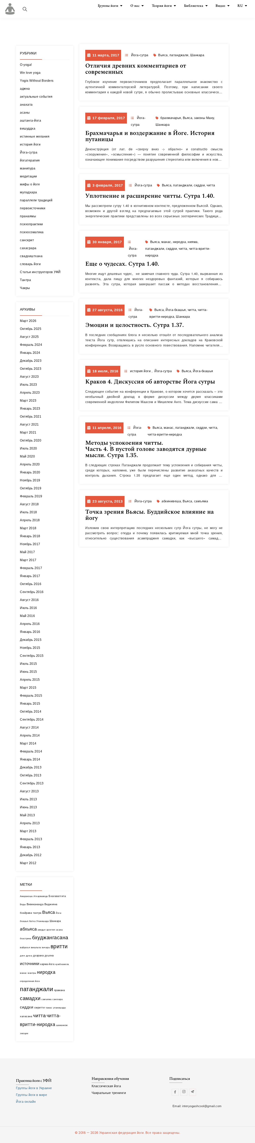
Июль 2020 (28, 448)
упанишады (59, 1007)
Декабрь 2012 (30, 855)
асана (59, 930)
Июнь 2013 (28, 807)
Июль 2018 (28, 512)
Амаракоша (26, 896)
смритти (39, 1007)
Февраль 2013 (31, 839)
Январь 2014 (30, 759)
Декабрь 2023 (30, 360)
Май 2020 (27, 456)
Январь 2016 (30, 631)
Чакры (25, 288)
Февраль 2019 (31, 496)
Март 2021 (28, 432)
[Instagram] (183, 1092)
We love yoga (30, 72)
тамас (49, 1007)
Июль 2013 (28, 799)
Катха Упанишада (39, 921)
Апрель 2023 (30, 392)
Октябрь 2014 (30, 711)
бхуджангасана (50, 937)
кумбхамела (62, 964)
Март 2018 (28, 528)
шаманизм (62, 1025)
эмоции (24, 1033)
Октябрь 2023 (30, 368)
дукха (29, 955)
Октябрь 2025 (30, 329)
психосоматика (32, 232)
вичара (46, 947)
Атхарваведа (40, 896)
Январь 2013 (30, 847)
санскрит (27, 240)
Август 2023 (29, 376)
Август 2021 (29, 424)
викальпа (36, 947)
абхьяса (28, 929)
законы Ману (204, 118)
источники (29, 963)
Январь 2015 (30, 703)
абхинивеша (171, 501)
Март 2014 (28, 743)
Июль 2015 (28, 663)
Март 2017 (28, 560)
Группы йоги (108, 5)
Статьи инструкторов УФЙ (40, 272)
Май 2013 (27, 815)
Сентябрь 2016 (32, 592)
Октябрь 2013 (30, 775)
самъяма (46, 999)
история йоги (30, 144)
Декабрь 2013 (30, 767)
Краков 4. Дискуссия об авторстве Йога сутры (150, 381)
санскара (57, 999)
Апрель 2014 (30, 735)
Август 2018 (29, 504)
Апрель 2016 (30, 624)
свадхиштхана (31, 256)
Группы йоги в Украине (34, 1088)
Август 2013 (29, 791)
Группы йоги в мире (31, 1095)
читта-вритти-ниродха (165, 434)
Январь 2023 (30, 408)
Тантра (25, 280)
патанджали (36, 989)
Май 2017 (27, 552)
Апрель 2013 (30, 823)
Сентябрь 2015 (32, 655)
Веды (23, 904)
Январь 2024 (30, 352)
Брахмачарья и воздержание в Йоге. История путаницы (150, 136)
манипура (27, 168)
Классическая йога (106, 1086)
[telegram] (192, 1092)
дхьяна (49, 955)
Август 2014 (29, 727)
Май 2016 (27, 616)
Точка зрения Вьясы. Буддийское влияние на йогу (149, 515)
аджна (25, 88)
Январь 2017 (30, 576)
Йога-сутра (28, 152)
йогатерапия (30, 160)
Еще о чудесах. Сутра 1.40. (122, 264)
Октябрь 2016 (30, 584)
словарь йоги (30, 264)
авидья (41, 930)
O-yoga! (26, 64)
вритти (59, 946)
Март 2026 (28, 321)
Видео (220, 5)
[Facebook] (175, 1092)
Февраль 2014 (31, 751)
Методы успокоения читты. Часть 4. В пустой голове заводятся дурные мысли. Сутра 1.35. (146, 449)
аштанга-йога (30, 120)
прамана (59, 990)
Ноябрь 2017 (30, 544)
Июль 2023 (28, 384)
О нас (135, 5)
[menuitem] (242, 5)
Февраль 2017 (31, 568)
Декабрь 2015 (30, 639)
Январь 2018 (30, 536)
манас (23, 973)
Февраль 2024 (31, 344)
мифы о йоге (30, 184)
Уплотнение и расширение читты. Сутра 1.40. (150, 196)
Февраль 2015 (31, 695)
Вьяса (48, 912)
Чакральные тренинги (109, 1093)
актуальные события (36, 96)
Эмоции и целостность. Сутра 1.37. (134, 325)
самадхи (30, 998)
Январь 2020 (30, 472)
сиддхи (26, 1007)
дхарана (38, 955)
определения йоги (30, 981)
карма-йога (47, 964)
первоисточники (32, 208)
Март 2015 (28, 687)
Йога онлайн (26, 1101)
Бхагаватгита (57, 896)
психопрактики (31, 224)
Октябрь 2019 (30, 488)
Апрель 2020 (30, 464)
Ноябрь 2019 (30, 480)
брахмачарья (170, 118)
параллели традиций (36, 200)
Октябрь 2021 (30, 416)
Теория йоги (162, 5)
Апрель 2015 (30, 679)
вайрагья (25, 947)
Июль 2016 (28, 608)
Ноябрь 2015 (30, 647)
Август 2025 (29, 336)
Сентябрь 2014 (32, 719)
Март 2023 (28, 400)
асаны (25, 112)
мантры (32, 973)
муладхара (28, 192)
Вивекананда (35, 904)
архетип (50, 930)
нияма (193, 242)
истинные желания (34, 136)
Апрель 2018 (30, 520)
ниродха (46, 972)
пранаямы (28, 216)
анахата (26, 104)
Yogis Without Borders (37, 80)
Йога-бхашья (176, 310)
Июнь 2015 (28, 671)
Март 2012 (28, 863)
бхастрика (25, 938)
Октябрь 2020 (30, 440)
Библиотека (193, 5)
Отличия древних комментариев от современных (135, 69)
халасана (26, 1016)
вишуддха (27, 128)
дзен (22, 955)
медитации (28, 176)
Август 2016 (29, 600)
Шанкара (55, 921)
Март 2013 (28, 831)
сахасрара (28, 248)
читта (39, 1015)
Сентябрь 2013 (32, 783)
